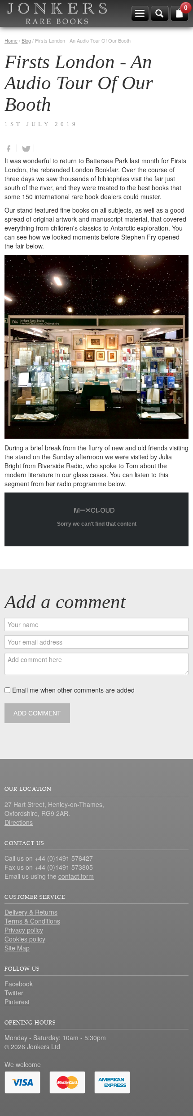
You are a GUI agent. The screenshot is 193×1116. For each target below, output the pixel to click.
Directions (18, 822)
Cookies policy (24, 938)
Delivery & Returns (30, 911)
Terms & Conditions (32, 920)
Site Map (17, 947)
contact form (76, 876)
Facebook (18, 983)
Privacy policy (23, 929)
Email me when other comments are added (72, 689)
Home (11, 40)
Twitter (13, 992)
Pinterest (17, 1001)
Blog (26, 40)
